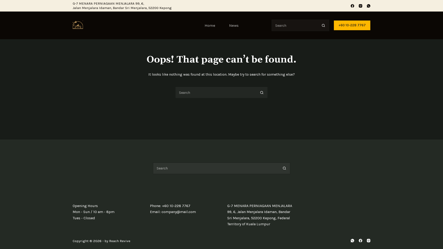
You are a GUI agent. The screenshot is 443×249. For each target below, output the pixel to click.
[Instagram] (360, 6)
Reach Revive (119, 241)
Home (210, 25)
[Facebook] (352, 6)
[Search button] (323, 25)
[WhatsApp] (368, 6)
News (234, 25)
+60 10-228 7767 (352, 25)
